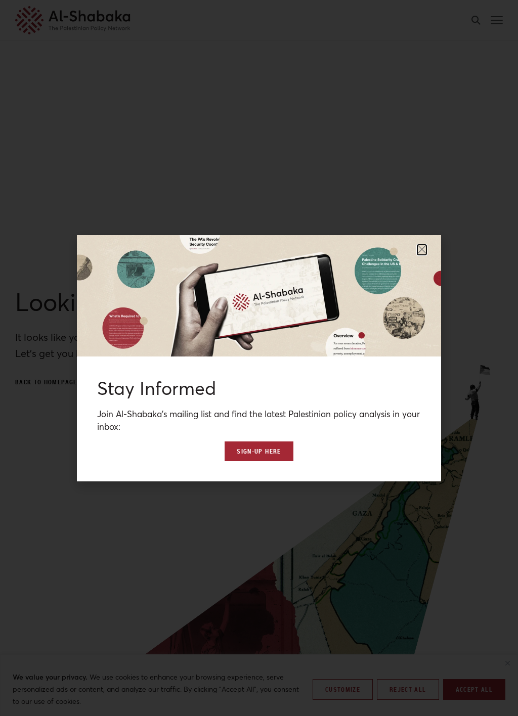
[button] (422, 249)
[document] (259, 358)
